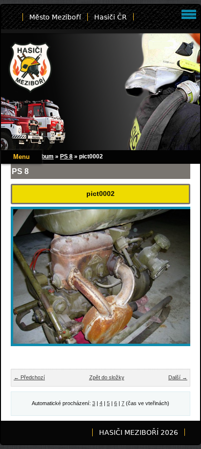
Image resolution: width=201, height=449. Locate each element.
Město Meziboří (55, 17)
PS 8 (66, 156)
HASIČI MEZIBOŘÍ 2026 (138, 432)
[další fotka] (174, 283)
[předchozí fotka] (27, 283)
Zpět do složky (106, 377)
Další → (177, 377)
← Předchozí (29, 377)
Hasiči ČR (110, 17)
